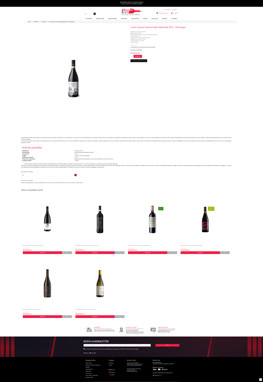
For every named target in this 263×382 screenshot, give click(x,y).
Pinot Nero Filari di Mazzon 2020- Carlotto (33, 245)
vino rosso (49, 182)
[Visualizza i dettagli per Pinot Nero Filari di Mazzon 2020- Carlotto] (47, 219)
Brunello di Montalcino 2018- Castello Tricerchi (86, 245)
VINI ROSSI (124, 18)
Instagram (112, 372)
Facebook (112, 374)
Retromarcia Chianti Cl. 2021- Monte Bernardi (139, 245)
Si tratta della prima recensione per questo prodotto (142, 47)
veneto (67, 182)
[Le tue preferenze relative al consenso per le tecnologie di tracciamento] (260, 379)
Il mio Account (89, 373)
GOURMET (174, 18)
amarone (72, 182)
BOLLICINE (155, 18)
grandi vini (78, 182)
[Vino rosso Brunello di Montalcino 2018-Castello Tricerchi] (100, 219)
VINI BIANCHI (135, 18)
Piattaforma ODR (89, 377)
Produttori (100, 18)
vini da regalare (28, 182)
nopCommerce (159, 378)
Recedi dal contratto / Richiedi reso (93, 365)
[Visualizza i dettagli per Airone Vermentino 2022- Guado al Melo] (100, 283)
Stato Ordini (88, 371)
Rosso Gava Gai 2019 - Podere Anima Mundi (191, 245)
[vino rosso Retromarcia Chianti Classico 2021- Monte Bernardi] (152, 219)
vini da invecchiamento (39, 182)
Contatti (110, 365)
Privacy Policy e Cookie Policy (92, 375)
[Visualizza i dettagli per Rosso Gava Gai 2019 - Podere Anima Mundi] (205, 219)
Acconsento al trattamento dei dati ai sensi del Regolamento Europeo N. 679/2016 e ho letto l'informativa (110, 349)
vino (22, 182)
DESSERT (164, 18)
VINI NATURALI (112, 18)
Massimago (139, 50)
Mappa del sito (89, 363)
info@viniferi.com (137, 365)
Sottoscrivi (87, 353)
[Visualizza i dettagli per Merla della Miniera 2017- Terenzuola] (47, 283)
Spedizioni (88, 367)
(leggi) (137, 349)
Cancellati (93, 353)
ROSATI (145, 18)
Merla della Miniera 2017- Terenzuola (32, 309)
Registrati (167, 9)
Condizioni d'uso (89, 369)
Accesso (174, 9)
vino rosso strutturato (58, 182)
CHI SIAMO (89, 18)
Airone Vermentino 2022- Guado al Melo (85, 309)
